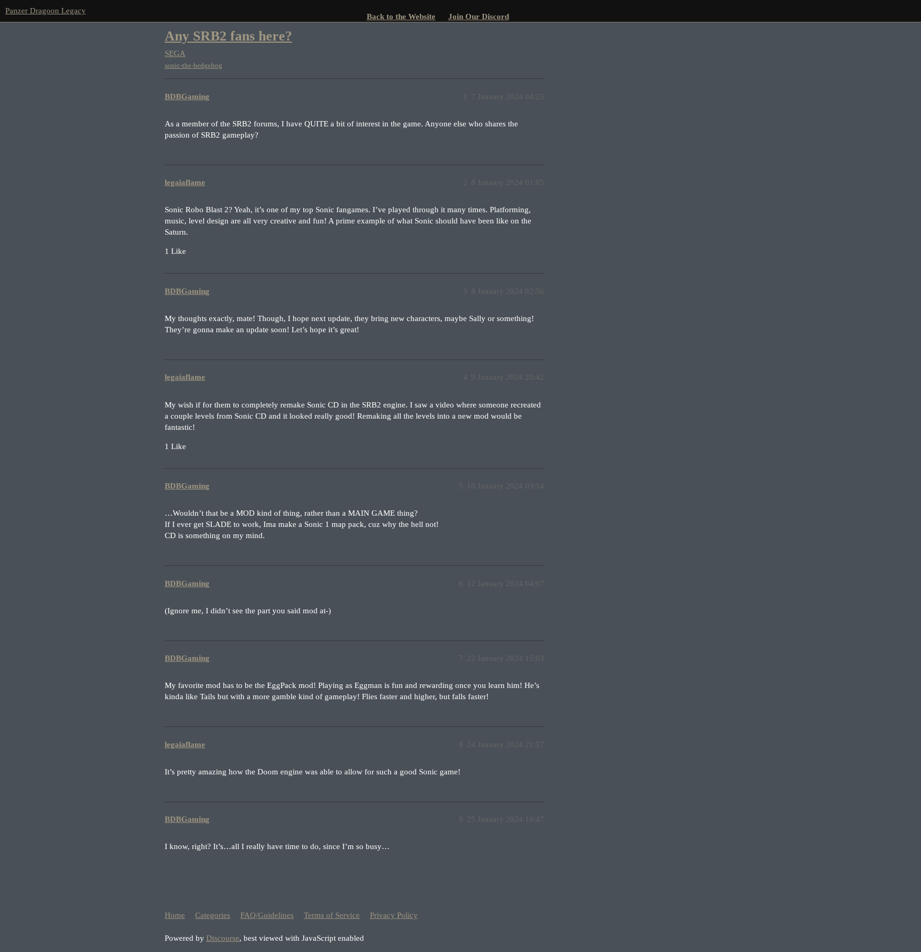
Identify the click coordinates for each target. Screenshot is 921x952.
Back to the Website (401, 16)
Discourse (222, 938)
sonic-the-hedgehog (193, 65)
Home (175, 915)
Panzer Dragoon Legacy (45, 10)
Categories (212, 915)
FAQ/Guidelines (267, 915)
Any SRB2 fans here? (228, 36)
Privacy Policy (394, 915)
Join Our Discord (478, 16)
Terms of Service (332, 915)
